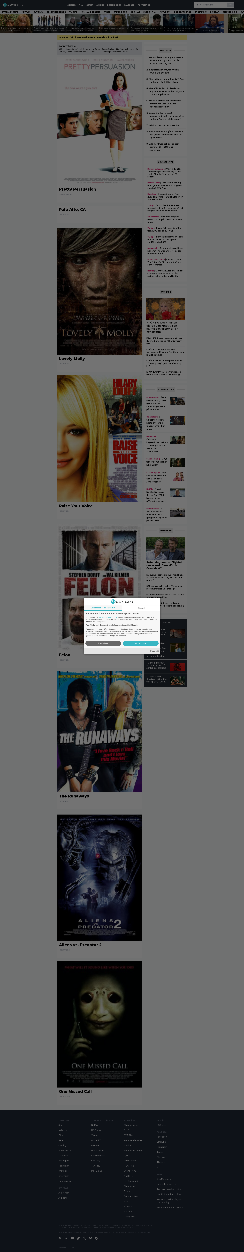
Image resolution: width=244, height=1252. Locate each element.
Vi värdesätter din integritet (103, 608)
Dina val (141, 608)
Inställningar (103, 643)
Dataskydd (154, 651)
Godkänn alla (140, 643)
